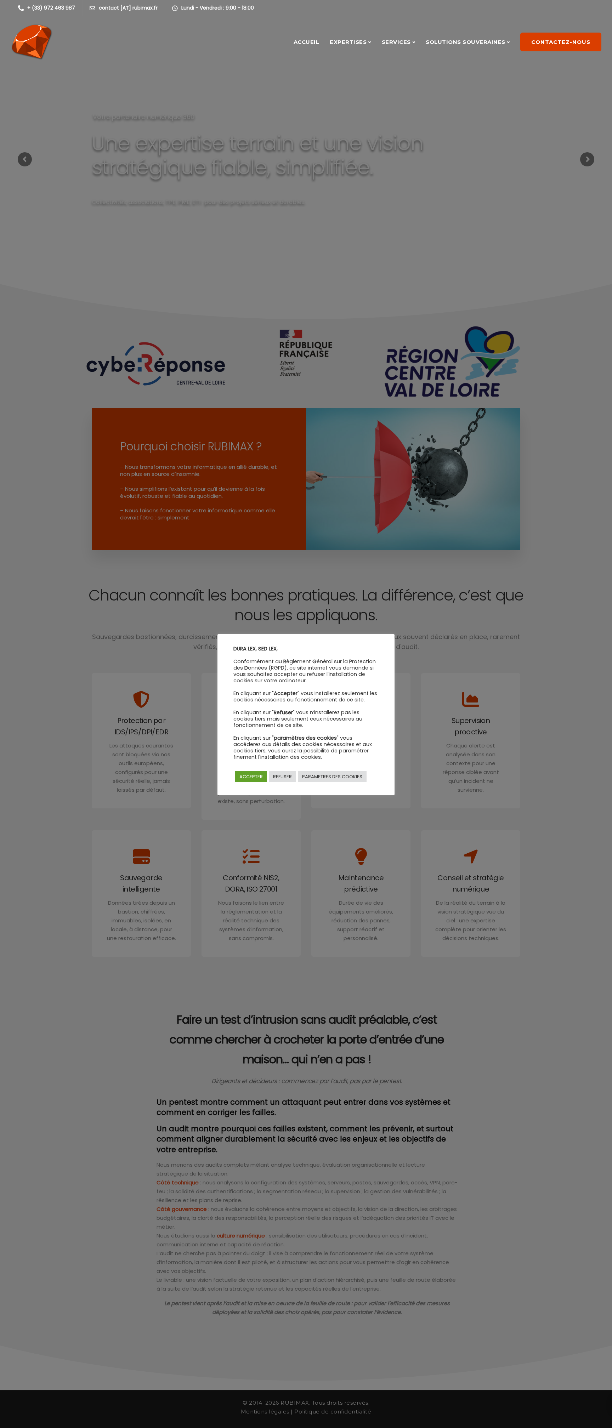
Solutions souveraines (465, 42)
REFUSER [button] (282, 776)
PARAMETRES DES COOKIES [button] (332, 776)
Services (396, 42)
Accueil (306, 42)
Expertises (348, 42)
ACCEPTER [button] (251, 776)
